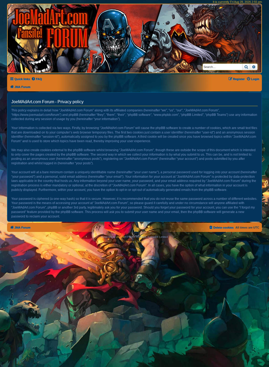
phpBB (120, 236)
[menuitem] (36, 79)
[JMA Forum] (51, 28)
